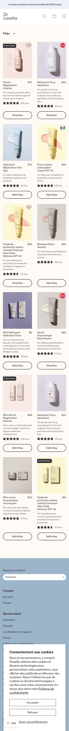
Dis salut (8, 597)
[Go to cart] (54, 16)
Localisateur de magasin (17, 632)
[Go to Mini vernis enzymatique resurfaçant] (17, 475)
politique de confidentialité (18, 643)
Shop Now (17, 115)
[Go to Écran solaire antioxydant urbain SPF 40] (51, 142)
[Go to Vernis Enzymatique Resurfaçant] (51, 310)
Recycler (8, 626)
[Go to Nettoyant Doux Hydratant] (51, 60)
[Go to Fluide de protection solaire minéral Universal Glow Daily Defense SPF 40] (17, 222)
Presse (7, 603)
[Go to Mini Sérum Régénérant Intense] (17, 393)
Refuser (33, 712)
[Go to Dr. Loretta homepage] (11, 16)
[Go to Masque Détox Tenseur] (51, 222)
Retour (7, 638)
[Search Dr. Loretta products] (44, 16)
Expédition (9, 620)
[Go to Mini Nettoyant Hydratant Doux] (17, 310)
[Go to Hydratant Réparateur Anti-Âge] (17, 142)
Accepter (32, 702)
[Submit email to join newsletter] (62, 577)
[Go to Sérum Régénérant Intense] (17, 60)
